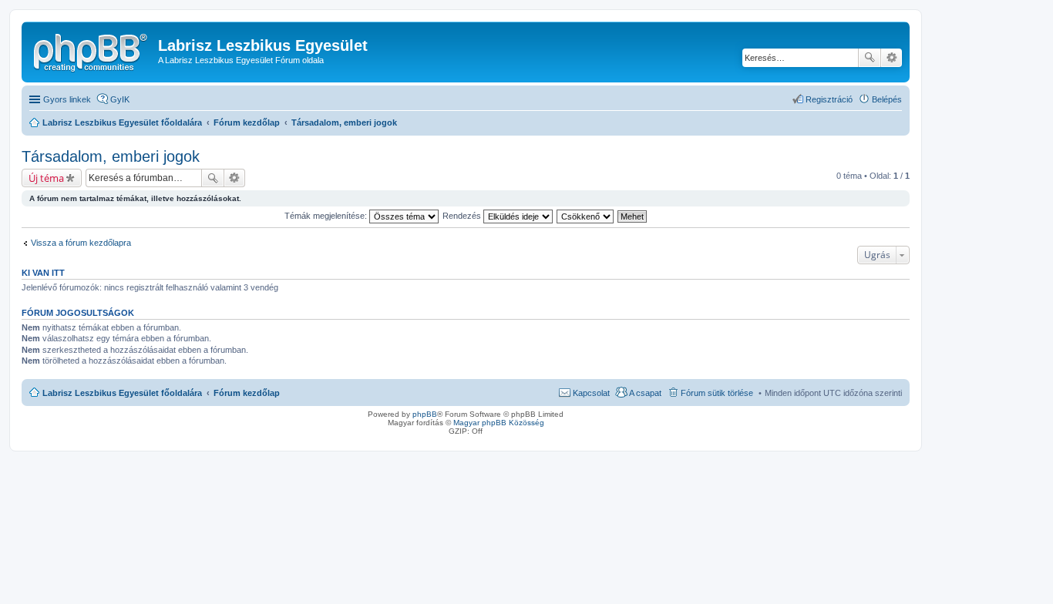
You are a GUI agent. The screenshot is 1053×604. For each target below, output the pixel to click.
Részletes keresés (891, 58)
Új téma (46, 178)
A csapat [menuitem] (645, 393)
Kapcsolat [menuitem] (591, 393)
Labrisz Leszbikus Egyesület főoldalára (122, 393)
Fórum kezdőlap (247, 393)
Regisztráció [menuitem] (829, 99)
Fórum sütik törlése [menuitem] (717, 393)
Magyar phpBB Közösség (498, 422)
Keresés (869, 58)
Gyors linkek (67, 99)
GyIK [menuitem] (120, 99)
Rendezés (462, 215)
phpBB (424, 414)
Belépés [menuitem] (887, 99)
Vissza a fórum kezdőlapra (81, 242)
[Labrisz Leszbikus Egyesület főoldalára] (91, 50)
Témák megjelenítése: (326, 215)
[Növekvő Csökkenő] (586, 215)
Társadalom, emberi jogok (111, 156)
